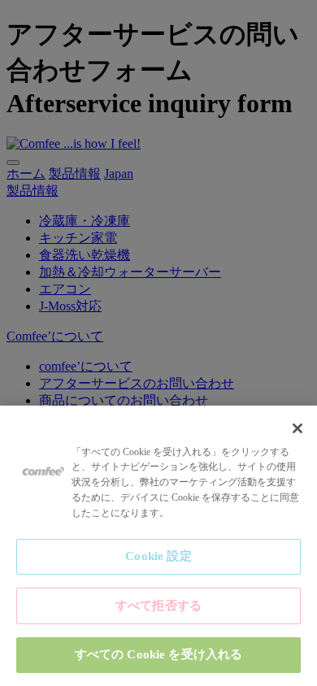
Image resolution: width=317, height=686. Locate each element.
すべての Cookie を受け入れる (159, 654)
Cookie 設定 (158, 555)
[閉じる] (297, 428)
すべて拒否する (158, 605)
